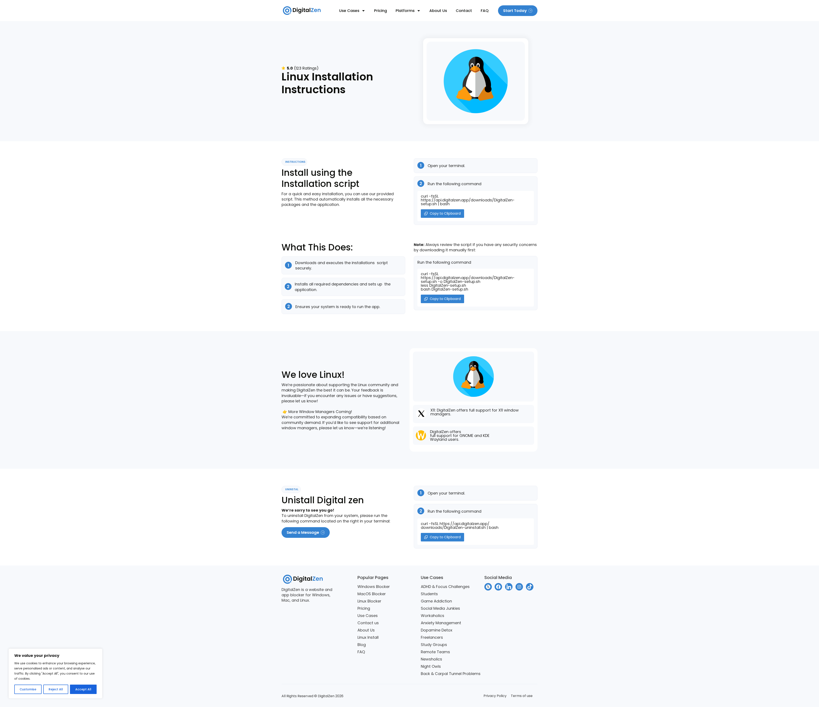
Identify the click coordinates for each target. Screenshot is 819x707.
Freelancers (432, 637)
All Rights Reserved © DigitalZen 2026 (312, 696)
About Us (438, 10)
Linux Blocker (369, 601)
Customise (28, 689)
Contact (464, 10)
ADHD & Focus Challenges (445, 586)
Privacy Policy (495, 695)
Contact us (368, 623)
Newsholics (431, 659)
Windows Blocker (373, 586)
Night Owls (431, 666)
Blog (361, 644)
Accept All (83, 689)
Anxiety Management (441, 623)
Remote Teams (435, 652)
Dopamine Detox (436, 630)
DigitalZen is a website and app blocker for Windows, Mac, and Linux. (307, 595)
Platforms (405, 10)
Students (429, 593)
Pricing (380, 10)
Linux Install (368, 637)
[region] (55, 673)
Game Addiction (436, 601)
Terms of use (522, 695)
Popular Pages (372, 577)
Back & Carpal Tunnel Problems (451, 673)
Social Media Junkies (440, 608)
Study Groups (434, 644)
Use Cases (349, 10)
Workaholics (432, 615)
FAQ (485, 10)
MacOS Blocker (371, 593)
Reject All (56, 689)
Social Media (498, 577)
